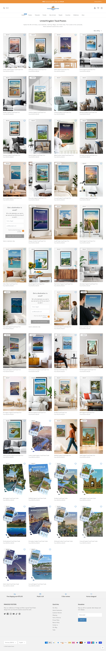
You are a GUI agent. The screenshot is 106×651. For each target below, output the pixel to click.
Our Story (55, 608)
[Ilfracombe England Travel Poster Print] (40, 179)
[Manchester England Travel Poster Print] (91, 265)
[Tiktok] (16, 614)
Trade (54, 630)
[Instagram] (11, 614)
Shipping (55, 615)
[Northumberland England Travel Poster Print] (40, 350)
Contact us (55, 625)
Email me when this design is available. (14, 230)
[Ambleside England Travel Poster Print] (91, 179)
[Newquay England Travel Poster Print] (14, 136)
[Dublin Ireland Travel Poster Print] (65, 50)
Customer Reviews (57, 613)
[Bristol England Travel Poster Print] (91, 222)
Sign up (82, 620)
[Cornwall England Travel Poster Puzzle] (40, 565)
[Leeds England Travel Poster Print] (91, 436)
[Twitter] (5, 614)
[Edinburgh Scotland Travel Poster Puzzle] (65, 522)
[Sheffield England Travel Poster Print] (65, 436)
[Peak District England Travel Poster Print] (65, 265)
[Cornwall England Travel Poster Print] (65, 179)
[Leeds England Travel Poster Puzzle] (91, 479)
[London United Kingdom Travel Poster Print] (14, 50)
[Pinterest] (19, 614)
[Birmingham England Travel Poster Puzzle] (40, 522)
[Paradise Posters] (53, 8)
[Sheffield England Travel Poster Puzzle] (40, 479)
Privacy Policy (56, 620)
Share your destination (15, 236)
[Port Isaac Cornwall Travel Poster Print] (91, 136)
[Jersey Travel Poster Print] (91, 307)
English (21, 642)
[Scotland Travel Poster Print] (65, 393)
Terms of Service (57, 617)
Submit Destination (57, 610)
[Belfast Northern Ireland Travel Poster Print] (65, 136)
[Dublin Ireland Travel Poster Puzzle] (14, 565)
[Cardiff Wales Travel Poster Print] (65, 222)
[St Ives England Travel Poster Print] (91, 50)
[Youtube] (14, 614)
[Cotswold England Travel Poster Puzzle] (91, 522)
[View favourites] (98, 8)
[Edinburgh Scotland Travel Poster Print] (40, 50)
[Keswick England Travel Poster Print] (40, 136)
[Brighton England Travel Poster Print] (14, 93)
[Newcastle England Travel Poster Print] (14, 307)
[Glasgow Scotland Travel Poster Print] (40, 222)
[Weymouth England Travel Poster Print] (14, 350)
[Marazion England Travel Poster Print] (40, 393)
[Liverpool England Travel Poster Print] (65, 93)
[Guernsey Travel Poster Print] (65, 350)
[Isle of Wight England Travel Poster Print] (14, 179)
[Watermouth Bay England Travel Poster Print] (14, 436)
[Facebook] (8, 614)
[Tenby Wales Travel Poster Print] (14, 265)
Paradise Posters (10, 646)
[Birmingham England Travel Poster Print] (14, 393)
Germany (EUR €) (97, 1)
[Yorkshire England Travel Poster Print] (40, 93)
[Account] (95, 8)
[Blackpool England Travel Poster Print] (91, 93)
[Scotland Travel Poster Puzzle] (65, 479)
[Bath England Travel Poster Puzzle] (14, 479)
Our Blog (55, 627)
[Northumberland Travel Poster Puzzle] (14, 522)
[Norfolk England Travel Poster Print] (91, 350)
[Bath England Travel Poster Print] (91, 393)
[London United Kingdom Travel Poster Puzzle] (40, 436)
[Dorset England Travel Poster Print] (40, 265)
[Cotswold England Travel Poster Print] (65, 307)
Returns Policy (56, 622)
